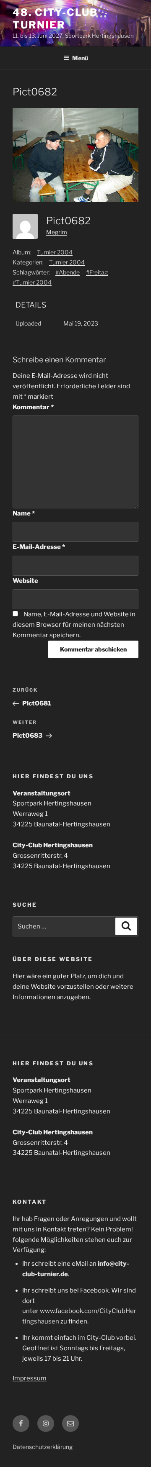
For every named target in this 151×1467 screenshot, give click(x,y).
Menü (80, 58)
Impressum (30, 1378)
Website (25, 581)
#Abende (67, 272)
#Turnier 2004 (32, 282)
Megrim (56, 232)
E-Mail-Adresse (39, 547)
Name (24, 513)
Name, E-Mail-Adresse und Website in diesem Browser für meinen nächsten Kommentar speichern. (74, 624)
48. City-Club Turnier (55, 18)
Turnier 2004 (55, 252)
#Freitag (97, 272)
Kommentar (33, 407)
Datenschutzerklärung (43, 1446)
